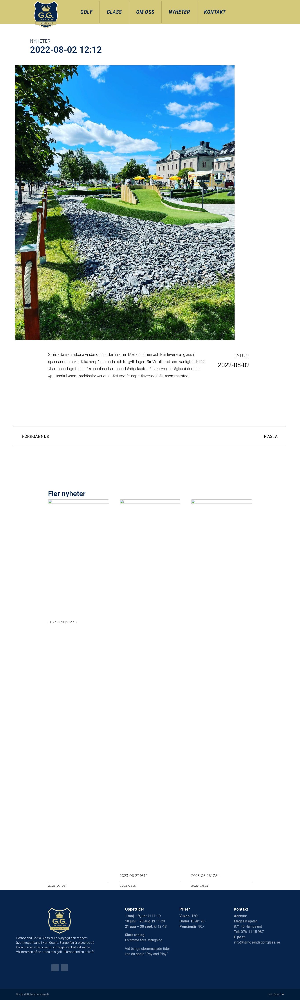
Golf (86, 12)
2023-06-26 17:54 (205, 876)
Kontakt (215, 12)
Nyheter (179, 12)
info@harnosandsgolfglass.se (257, 942)
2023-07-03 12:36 (62, 622)
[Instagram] (64, 967)
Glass (114, 12)
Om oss (145, 12)
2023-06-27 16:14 (134, 876)
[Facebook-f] (55, 967)
